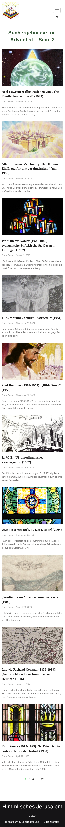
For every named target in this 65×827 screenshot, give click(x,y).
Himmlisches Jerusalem (32, 806)
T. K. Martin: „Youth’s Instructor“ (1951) (32, 318)
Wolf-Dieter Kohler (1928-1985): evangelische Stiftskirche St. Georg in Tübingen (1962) (29, 245)
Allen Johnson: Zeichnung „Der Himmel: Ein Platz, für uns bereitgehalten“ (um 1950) (31, 168)
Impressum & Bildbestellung (22, 821)
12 (42, 779)
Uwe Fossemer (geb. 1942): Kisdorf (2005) (32, 529)
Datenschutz (51, 821)
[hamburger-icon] (57, 10)
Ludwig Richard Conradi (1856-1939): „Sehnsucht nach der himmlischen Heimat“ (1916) (29, 674)
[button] (57, 17)
